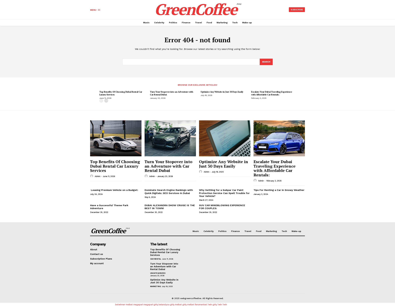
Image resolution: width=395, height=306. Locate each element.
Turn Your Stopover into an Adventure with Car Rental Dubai (171, 93)
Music (196, 231)
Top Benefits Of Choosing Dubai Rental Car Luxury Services (120, 93)
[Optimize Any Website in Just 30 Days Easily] (224, 138)
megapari (138, 304)
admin (97, 176)
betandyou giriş (166, 304)
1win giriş (212, 304)
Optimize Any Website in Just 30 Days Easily (222, 91)
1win (219, 304)
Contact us (96, 254)
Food (258, 231)
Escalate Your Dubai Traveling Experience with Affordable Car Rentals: (271, 93)
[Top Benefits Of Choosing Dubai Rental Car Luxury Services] (115, 138)
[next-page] (106, 101)
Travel (247, 231)
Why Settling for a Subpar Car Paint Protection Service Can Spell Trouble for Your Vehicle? (224, 193)
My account (97, 263)
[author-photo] (92, 176)
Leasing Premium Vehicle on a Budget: (114, 190)
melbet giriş (181, 304)
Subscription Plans (101, 258)
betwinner (120, 304)
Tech (284, 231)
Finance (235, 231)
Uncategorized (158, 273)
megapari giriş (150, 304)
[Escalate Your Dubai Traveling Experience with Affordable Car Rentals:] (279, 138)
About (93, 249)
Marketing (271, 231)
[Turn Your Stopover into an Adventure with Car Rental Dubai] (170, 138)
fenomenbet (201, 304)
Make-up (296, 231)
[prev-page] (101, 101)
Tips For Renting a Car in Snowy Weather (279, 190)
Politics (222, 231)
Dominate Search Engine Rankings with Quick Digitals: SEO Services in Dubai (169, 191)
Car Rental (155, 259)
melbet (129, 304)
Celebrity (209, 231)
